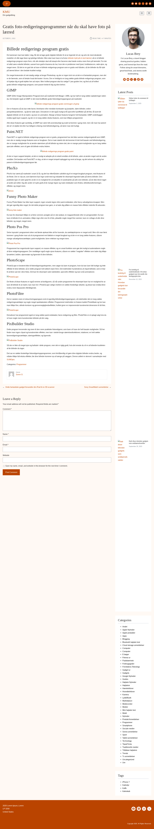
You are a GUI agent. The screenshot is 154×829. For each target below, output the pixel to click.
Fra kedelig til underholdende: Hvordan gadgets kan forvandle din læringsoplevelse (138, 273)
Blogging (126, 639)
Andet (124, 627)
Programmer (21, 364)
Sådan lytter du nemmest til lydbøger (138, 99)
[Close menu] (149, 13)
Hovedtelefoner (128, 691)
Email (5, 445)
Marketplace (127, 701)
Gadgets (125, 673)
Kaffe (124, 788)
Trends (125, 753)
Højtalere (126, 685)
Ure (123, 762)
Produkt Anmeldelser (130, 719)
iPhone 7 (126, 782)
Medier (125, 707)
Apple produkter (128, 633)
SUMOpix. (11, 359)
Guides (125, 679)
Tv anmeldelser (128, 756)
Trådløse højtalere (129, 750)
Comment (7, 409)
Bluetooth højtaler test (131, 642)
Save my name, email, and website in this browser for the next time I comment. (36, 466)
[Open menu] (142, 13)
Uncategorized (128, 759)
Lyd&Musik (126, 698)
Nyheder (125, 716)
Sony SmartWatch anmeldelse (96, 387)
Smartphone (127, 725)
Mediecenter (127, 704)
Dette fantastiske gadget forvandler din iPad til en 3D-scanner (30, 387)
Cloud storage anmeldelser (133, 645)
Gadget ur (126, 670)
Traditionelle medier (130, 747)
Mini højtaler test (129, 710)
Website (6, 455)
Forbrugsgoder (128, 664)
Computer (126, 648)
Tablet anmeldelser (130, 738)
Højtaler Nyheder (129, 682)
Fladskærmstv (128, 661)
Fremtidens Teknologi (131, 667)
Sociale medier (128, 729)
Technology (127, 741)
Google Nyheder (129, 676)
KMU (6, 12)
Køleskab (126, 791)
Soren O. (19, 374)
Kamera (125, 695)
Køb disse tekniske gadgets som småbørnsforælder (138, 442)
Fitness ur (126, 658)
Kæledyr (125, 785)
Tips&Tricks (127, 744)
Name (6, 434)
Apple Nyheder (128, 630)
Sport (124, 735)
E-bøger (125, 654)
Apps (124, 636)
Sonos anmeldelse (129, 732)
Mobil (124, 713)
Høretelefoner (127, 688)
